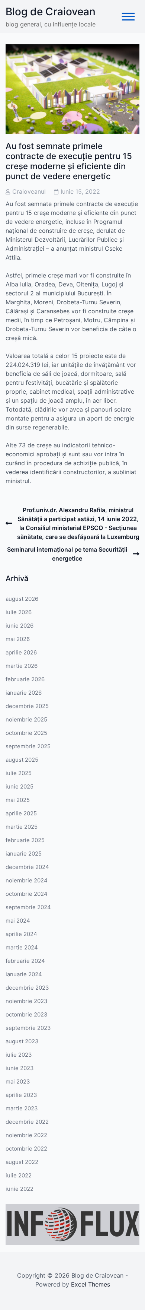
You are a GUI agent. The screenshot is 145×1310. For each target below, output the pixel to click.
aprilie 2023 (21, 1094)
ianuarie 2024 (24, 974)
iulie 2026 (19, 612)
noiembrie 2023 (27, 1001)
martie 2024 (22, 947)
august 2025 (22, 759)
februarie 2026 (25, 679)
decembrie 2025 (27, 706)
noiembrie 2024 (27, 880)
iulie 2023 (19, 1054)
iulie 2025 (19, 773)
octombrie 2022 (26, 1148)
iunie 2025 (19, 786)
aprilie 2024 (21, 934)
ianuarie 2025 (24, 853)
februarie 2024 (25, 960)
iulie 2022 (19, 1175)
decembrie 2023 (27, 987)
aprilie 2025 (21, 813)
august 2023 (22, 1041)
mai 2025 (18, 799)
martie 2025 (22, 826)
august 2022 (22, 1161)
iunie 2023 (20, 1068)
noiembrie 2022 (26, 1135)
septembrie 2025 (28, 746)
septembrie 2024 (28, 907)
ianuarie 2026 (24, 692)
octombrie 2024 (27, 893)
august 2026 (22, 598)
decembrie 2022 (27, 1121)
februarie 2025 (25, 840)
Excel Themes (90, 1284)
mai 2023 (18, 1081)
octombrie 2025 (26, 732)
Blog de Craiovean (51, 11)
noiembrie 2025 (26, 719)
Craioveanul (29, 191)
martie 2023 (22, 1108)
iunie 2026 (19, 625)
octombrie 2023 (27, 1014)
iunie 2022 (19, 1188)
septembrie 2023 (28, 1027)
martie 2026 (22, 665)
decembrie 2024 (27, 866)
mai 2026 (18, 639)
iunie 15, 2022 (80, 191)
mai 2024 (18, 920)
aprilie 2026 (21, 652)
